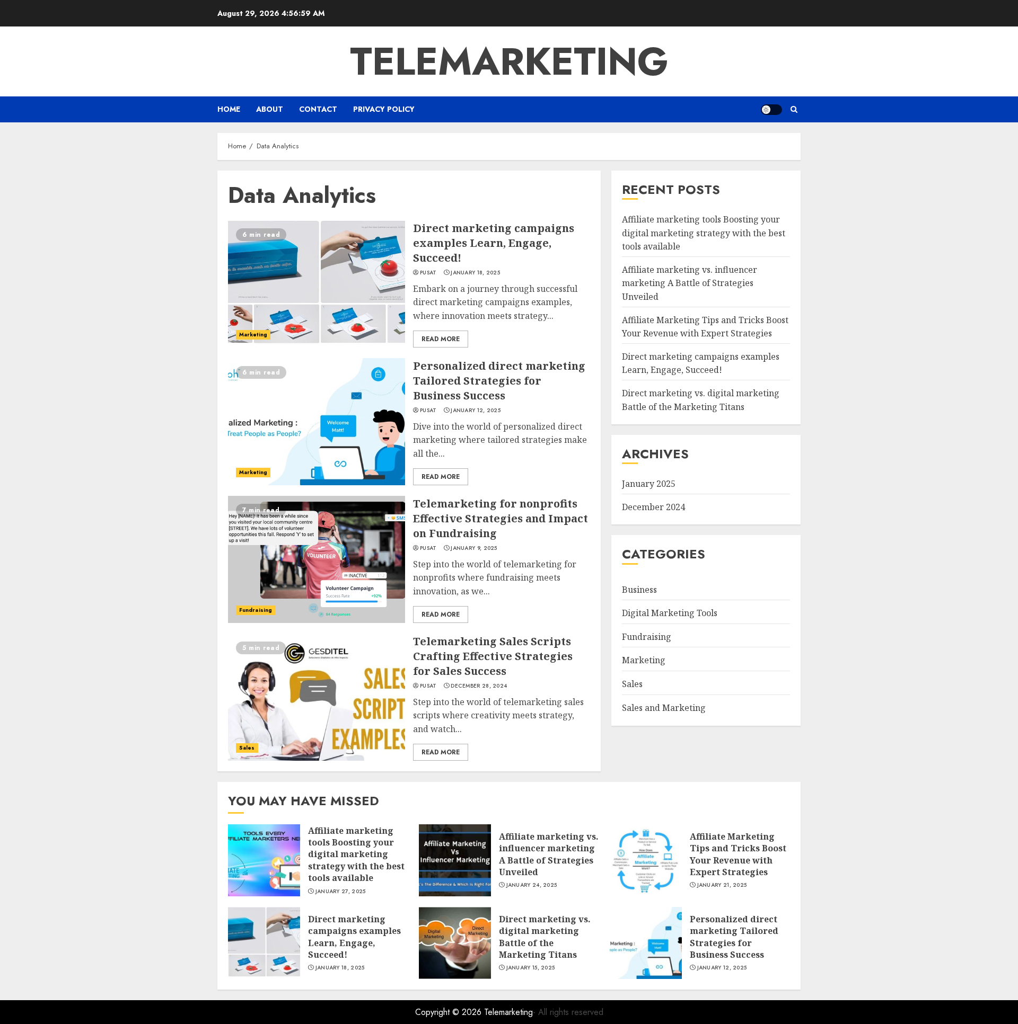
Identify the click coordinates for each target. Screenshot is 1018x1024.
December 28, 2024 (479, 686)
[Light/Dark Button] (771, 109)
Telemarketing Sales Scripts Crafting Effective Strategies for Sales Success (493, 656)
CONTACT (318, 109)
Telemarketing (509, 61)
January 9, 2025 (474, 548)
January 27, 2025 (340, 891)
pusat (428, 273)
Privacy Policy (384, 109)
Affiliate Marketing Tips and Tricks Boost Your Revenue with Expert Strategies (738, 854)
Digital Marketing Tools (669, 613)
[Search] (794, 109)
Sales (247, 748)
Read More (441, 339)
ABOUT (269, 109)
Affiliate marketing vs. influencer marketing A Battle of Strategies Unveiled (689, 283)
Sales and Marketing (664, 708)
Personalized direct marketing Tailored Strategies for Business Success (499, 381)
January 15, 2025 (530, 968)
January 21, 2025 (722, 885)
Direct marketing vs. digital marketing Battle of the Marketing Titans (545, 936)
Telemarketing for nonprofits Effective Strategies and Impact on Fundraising (500, 518)
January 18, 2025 (475, 273)
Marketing (253, 335)
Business (639, 589)
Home (228, 109)
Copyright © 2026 (449, 1012)
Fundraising (255, 610)
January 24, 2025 (531, 885)
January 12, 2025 (476, 410)
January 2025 (648, 483)
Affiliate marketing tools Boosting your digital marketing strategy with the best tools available (703, 232)
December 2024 (653, 507)
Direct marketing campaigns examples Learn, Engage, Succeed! (493, 243)
